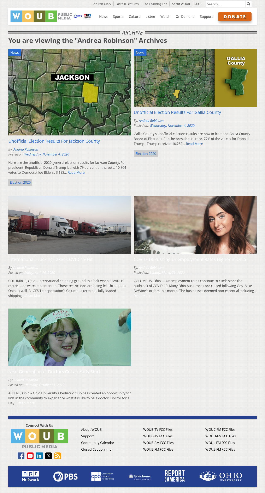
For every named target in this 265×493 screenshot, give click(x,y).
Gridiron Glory (101, 4)
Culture (134, 16)
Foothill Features (127, 4)
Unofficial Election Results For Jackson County (54, 141)
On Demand (185, 16)
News (103, 16)
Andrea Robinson (25, 149)
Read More (76, 172)
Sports (118, 16)
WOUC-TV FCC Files (158, 436)
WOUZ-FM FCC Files (220, 449)
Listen (150, 16)
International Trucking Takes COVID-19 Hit (50, 259)
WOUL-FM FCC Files (220, 442)
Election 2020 (20, 182)
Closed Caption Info (96, 449)
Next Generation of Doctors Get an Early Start (54, 371)
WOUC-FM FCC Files (220, 429)
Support (206, 16)
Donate (235, 16)
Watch (165, 16)
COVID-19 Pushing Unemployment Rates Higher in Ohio (190, 259)
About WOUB (181, 4)
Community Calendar (97, 442)
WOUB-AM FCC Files (158, 442)
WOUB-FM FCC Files (158, 449)
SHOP (198, 4)
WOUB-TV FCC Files (158, 429)
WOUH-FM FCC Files (220, 436)
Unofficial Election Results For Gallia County (177, 112)
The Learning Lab (155, 4)
